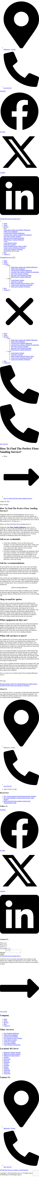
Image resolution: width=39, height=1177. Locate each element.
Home (5, 223)
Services (6, 227)
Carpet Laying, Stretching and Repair (21, 285)
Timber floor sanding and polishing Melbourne (24, 267)
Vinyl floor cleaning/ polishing (19, 273)
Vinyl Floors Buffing (10, 1043)
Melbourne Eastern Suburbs (12, 1055)
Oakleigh (6, 1068)
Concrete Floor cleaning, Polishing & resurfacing (25, 272)
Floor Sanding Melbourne (18, 527)
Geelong (6, 1057)
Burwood (6, 1060)
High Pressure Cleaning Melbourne (21, 277)
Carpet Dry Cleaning (17, 282)
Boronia (6, 1067)
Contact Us (7, 254)
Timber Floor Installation (18, 269)
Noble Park (7, 1070)
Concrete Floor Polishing (11, 1036)
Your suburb (3, 948)
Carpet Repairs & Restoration (12, 1044)
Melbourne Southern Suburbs (12, 1054)
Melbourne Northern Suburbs (12, 1052)
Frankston (6, 1065)
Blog (5, 252)
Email (2, 947)
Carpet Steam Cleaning (17, 280)
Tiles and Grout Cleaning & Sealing (21, 275)
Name (2, 943)
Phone (2, 945)
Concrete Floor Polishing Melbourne (21, 270)
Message (2, 952)
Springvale (7, 1072)
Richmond (7, 1062)
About (5, 225)
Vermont (6, 1064)
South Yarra (7, 1059)
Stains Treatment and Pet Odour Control (22, 283)
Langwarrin (7, 1073)
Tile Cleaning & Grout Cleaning (13, 1038)
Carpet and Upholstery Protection (20, 286)
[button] (19, 311)
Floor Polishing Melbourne (11, 1033)
